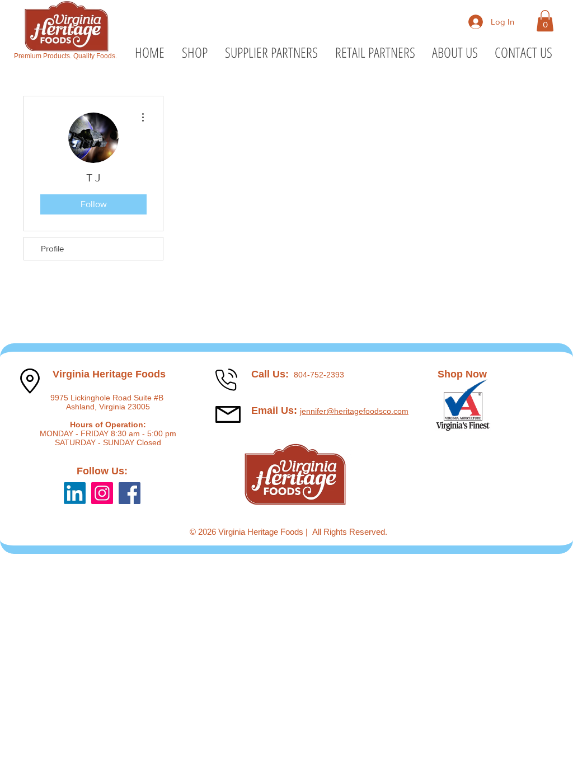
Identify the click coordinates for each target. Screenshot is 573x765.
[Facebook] (129, 493)
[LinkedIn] (75, 493)
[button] (545, 20)
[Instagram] (102, 493)
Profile (52, 248)
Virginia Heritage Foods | (265, 532)
